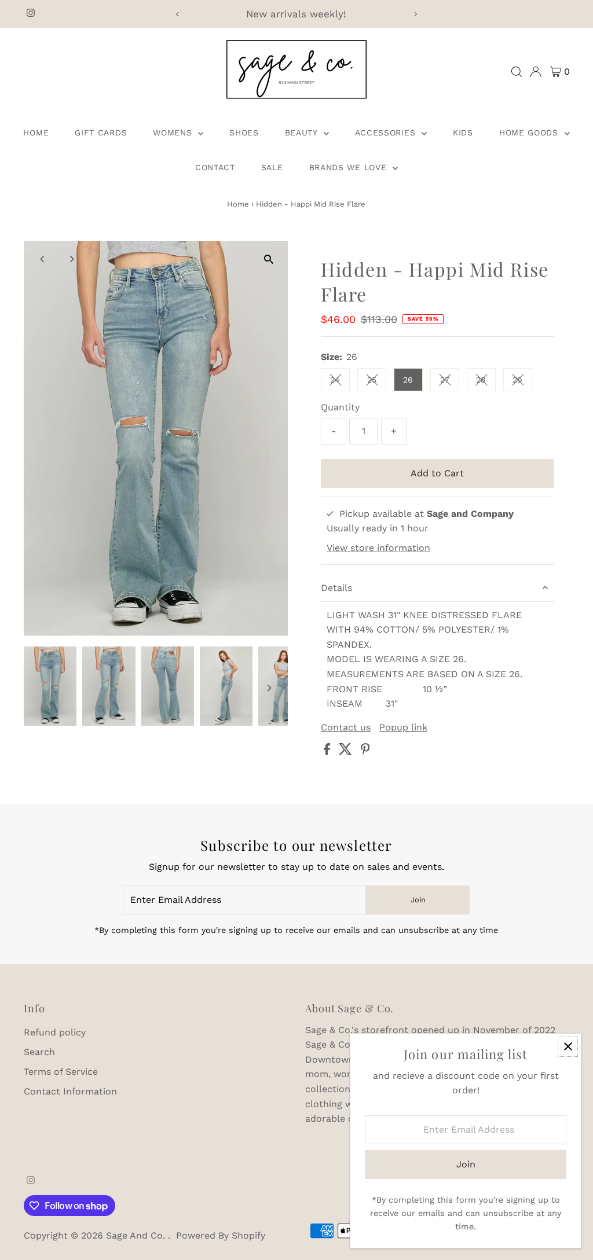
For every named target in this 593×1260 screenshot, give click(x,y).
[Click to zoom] (269, 260)
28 (486, 381)
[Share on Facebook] (328, 751)
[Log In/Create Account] (535, 72)
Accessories (387, 132)
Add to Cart (437, 473)
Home (36, 132)
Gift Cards (101, 132)
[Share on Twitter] (347, 751)
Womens (174, 132)
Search (39, 1051)
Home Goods (530, 132)
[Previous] (177, 14)
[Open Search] (516, 72)
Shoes (244, 132)
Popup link (403, 727)
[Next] (415, 14)
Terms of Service (61, 1071)
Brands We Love (349, 167)
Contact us (346, 727)
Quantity (340, 407)
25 (376, 381)
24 (340, 381)
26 (408, 379)
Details (336, 587)
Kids (463, 132)
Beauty (303, 132)
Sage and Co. (137, 1235)
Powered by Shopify (220, 1235)
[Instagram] (31, 14)
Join (418, 899)
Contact (215, 167)
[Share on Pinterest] (365, 751)
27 (449, 381)
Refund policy (55, 1032)
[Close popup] (568, 1047)
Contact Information (70, 1091)
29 (522, 381)
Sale (272, 167)
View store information (378, 548)
